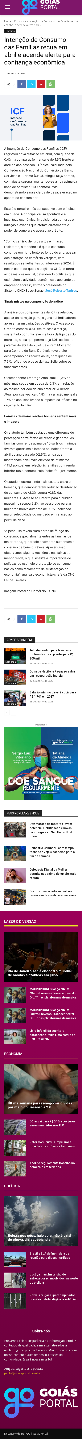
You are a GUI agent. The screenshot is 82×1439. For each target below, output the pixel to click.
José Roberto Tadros (61, 290)
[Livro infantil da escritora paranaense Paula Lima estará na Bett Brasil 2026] (15, 1036)
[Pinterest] (41, 84)
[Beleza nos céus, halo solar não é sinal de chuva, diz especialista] (41, 1221)
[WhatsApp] (50, 84)
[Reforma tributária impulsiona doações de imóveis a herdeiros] (15, 1148)
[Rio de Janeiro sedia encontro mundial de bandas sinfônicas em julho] (41, 957)
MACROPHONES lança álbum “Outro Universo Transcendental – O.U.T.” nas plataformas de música (53, 993)
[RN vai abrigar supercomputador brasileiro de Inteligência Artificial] (15, 1301)
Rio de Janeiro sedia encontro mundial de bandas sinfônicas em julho (39, 973)
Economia (20, 21)
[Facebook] (21, 84)
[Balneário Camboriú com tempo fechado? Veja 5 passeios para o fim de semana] (15, 854)
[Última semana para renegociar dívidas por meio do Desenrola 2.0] (41, 1089)
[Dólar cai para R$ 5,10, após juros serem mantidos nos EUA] (15, 1127)
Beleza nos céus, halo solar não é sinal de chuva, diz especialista (39, 1237)
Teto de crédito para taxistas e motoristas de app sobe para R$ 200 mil (52, 654)
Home (8, 21)
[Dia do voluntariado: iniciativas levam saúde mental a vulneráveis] (15, 897)
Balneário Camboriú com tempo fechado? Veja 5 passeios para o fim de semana (52, 852)
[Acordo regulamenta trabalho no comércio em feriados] (15, 1169)
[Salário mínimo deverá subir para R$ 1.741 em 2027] (15, 698)
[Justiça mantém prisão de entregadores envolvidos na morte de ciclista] (15, 1280)
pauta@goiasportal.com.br (22, 1373)
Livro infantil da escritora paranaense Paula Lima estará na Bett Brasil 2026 (52, 1035)
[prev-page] (6, 712)
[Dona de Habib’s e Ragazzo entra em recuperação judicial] (15, 677)
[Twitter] (31, 84)
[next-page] (13, 712)
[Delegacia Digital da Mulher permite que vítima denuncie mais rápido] (15, 875)
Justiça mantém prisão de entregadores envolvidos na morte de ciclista (54, 1278)
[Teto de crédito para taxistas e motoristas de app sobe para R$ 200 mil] (15, 656)
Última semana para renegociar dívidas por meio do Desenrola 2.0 (40, 1105)
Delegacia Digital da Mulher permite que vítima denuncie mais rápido (53, 873)
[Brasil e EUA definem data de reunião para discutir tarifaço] (15, 1259)
